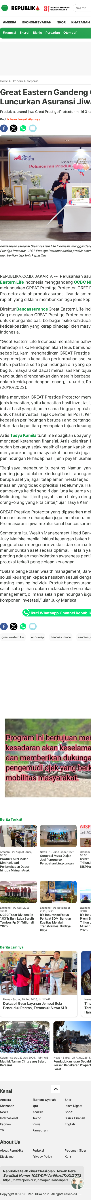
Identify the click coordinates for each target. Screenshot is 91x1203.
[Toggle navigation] (4, 7)
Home (4, 81)
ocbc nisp (37, 637)
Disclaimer (7, 1156)
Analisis (37, 1112)
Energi (24, 32)
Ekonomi (17, 81)
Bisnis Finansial (75, 1118)
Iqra (35, 1106)
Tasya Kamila (23, 435)
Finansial (9, 32)
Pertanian (53, 32)
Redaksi (38, 1150)
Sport (68, 1112)
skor (61, 22)
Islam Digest (73, 1106)
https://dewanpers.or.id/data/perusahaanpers (35, 1180)
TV (2, 1130)
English (70, 1124)
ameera (9, 22)
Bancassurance (32, 309)
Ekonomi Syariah (36, 22)
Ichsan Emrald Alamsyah (24, 119)
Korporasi (33, 81)
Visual (36, 1124)
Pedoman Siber (75, 1150)
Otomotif (69, 32)
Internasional (9, 1118)
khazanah (80, 22)
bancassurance (61, 637)
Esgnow (5, 1124)
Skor (68, 1099)
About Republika (11, 1150)
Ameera (5, 1099)
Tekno (36, 1118)
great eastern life (13, 637)
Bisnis (37, 32)
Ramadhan (39, 1130)
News (4, 1112)
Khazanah (7, 1106)
